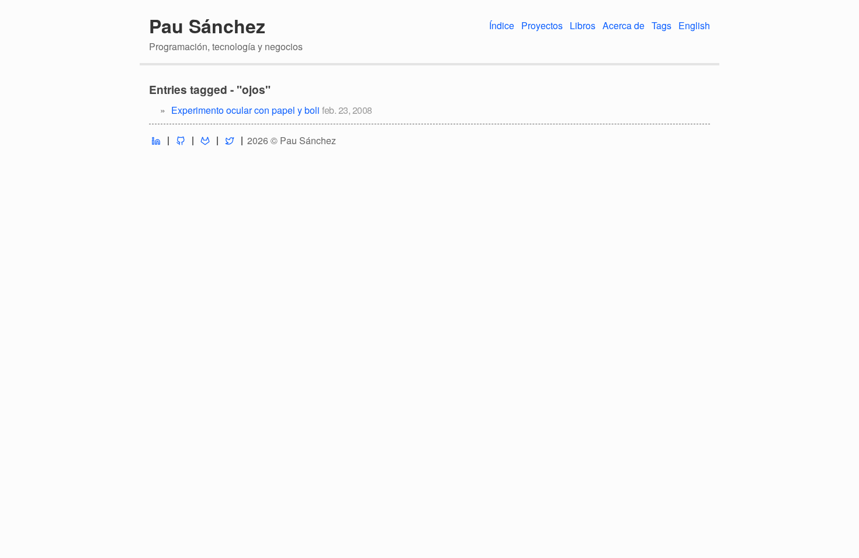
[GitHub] (181, 141)
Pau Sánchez (207, 25)
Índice (501, 25)
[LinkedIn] (156, 141)
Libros (582, 25)
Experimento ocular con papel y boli (245, 110)
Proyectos (542, 25)
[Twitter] (230, 141)
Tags (661, 25)
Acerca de (623, 25)
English (694, 25)
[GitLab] (205, 141)
